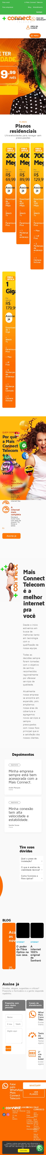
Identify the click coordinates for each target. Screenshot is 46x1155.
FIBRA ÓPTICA (10, 149)
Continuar (8, 1048)
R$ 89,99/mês (23, 175)
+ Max (37, 230)
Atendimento (38, 7)
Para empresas (7, 7)
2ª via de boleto (41, 1058)
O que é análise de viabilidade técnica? (31, 868)
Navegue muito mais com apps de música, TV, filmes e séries (16, 516)
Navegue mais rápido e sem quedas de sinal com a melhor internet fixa (16, 491)
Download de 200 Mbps (9, 202)
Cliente (11, 789)
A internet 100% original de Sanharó (35, 953)
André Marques (14, 788)
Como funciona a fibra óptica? (31, 877)
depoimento (14, 765)
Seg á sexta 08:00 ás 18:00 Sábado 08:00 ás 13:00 (37, 1139)
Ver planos (34, 1093)
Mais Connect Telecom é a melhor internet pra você (31, 594)
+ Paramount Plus (9, 223)
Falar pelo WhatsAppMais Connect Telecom (16, 1091)
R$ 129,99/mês (37, 175)
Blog (29, 7)
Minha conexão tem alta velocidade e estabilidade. (21, 814)
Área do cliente (15, 1112)
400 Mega (23, 159)
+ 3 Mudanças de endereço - (9, 374)
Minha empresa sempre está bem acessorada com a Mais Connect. (23, 776)
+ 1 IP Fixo (36, 237)
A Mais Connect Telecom (33, 2)
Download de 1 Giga (9, 329)
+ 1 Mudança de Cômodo (9, 387)
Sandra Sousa (14, 825)
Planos (22, 1107)
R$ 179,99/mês (9, 304)
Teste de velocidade (41, 1038)
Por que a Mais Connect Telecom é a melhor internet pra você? (10, 455)
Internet (19, 19)
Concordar (23, 1150)
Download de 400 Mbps (23, 202)
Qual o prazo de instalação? (31, 860)
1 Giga (9, 288)
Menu (36, 36)
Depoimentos (23, 754)
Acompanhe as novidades (12, 936)
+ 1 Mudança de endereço (23, 233)
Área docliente (34, 27)
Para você (6, 2)
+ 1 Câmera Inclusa (37, 260)
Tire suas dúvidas (26, 849)
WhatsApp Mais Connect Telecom (41, 1018)
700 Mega (37, 159)
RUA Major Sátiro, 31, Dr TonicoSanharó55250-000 (37, 1125)
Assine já (9, 189)
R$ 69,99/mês (9, 175)
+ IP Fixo (8, 363)
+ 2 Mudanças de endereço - (37, 248)
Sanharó (39, 12)
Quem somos (9, 432)
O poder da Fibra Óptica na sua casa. (22, 950)
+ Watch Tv (9, 213)
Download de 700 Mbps (37, 202)
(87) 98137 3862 (36, 1115)
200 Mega (9, 159)
